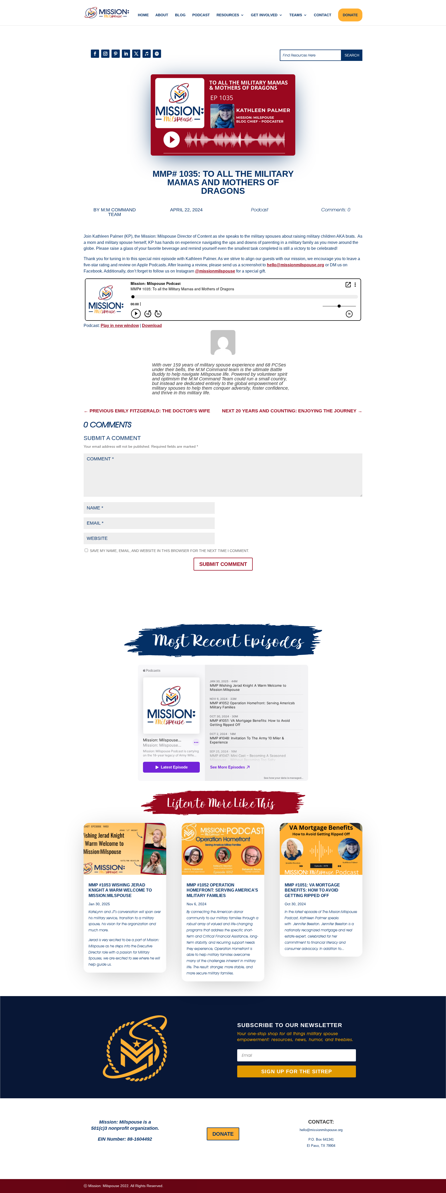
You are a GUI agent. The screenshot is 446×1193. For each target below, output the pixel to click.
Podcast (201, 15)
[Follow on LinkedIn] (126, 54)
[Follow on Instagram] (105, 54)
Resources (228, 15)
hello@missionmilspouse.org (295, 265)
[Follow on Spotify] (157, 54)
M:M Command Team (118, 212)
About (161, 15)
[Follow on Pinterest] (116, 54)
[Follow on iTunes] (146, 54)
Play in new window (120, 325)
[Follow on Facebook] (95, 54)
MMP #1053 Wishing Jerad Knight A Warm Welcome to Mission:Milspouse (120, 890)
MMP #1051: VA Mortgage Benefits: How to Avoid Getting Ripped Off (312, 890)
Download (152, 325)
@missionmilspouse (215, 271)
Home (143, 15)
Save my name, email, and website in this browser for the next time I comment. (169, 551)
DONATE (350, 15)
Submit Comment (223, 564)
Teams (295, 15)
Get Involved (264, 15)
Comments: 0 (335, 209)
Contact (322, 15)
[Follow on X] (136, 54)
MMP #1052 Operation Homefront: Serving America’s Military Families (222, 890)
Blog (180, 15)
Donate (223, 1134)
